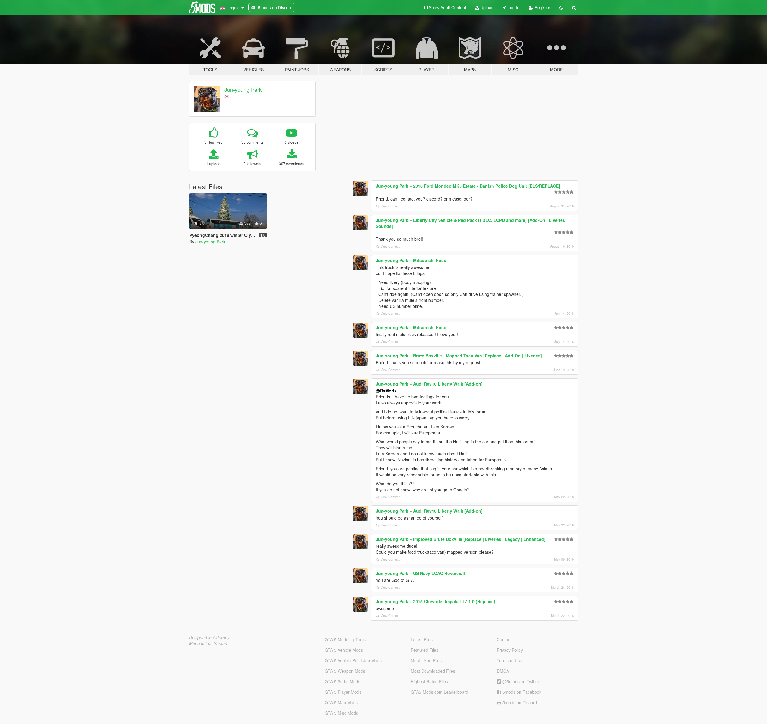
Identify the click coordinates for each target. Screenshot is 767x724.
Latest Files (422, 639)
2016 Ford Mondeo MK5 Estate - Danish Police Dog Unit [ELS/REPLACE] (486, 186)
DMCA (503, 671)
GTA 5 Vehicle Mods (344, 650)
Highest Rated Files (429, 681)
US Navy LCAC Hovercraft (439, 573)
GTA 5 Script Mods (342, 681)
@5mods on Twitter (520, 681)
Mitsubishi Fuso (429, 260)
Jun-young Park (243, 89)
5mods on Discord (519, 702)
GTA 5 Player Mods (343, 692)
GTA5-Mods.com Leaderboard (439, 692)
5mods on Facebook (521, 692)
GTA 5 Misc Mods (341, 713)
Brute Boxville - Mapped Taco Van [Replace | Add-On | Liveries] (477, 356)
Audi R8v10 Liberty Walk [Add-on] (448, 384)
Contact (504, 639)
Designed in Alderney (209, 637)
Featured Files (424, 650)
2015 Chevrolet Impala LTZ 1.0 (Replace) (454, 601)
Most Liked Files (426, 660)
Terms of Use (509, 660)
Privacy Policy (510, 650)
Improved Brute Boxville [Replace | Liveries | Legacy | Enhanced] (479, 539)
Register (541, 7)
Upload (486, 7)
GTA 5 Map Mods (341, 702)
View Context (390, 206)
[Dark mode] (561, 7)
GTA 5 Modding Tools (345, 639)
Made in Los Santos (208, 643)
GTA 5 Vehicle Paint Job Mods (353, 660)
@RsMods (386, 391)
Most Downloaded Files (433, 671)
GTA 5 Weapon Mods (345, 671)
